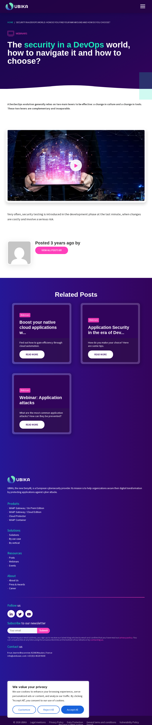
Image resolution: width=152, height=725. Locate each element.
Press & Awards (17, 584)
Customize (24, 709)
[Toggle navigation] (142, 6)
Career (12, 588)
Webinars (14, 561)
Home (10, 22)
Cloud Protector (17, 516)
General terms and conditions (101, 722)
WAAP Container (17, 520)
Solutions (14, 535)
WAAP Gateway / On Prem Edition (26, 508)
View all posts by (52, 250)
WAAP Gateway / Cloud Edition (25, 512)
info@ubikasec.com (16, 656)
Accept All (72, 709)
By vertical (14, 543)
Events (12, 565)
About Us (13, 580)
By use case (15, 539)
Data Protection (75, 722)
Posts (12, 557)
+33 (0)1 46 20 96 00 (36, 656)
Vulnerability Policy (129, 722)
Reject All (48, 709)
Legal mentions (38, 722)
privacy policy (126, 637)
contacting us (96, 640)
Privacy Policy (56, 722)
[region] (48, 699)
